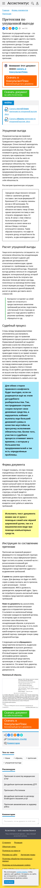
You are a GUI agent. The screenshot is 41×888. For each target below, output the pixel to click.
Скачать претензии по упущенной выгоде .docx (20, 111)
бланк (7, 758)
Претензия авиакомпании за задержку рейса (20, 805)
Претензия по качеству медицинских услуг (19, 777)
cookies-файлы (22, 872)
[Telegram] (6, 28)
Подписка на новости (11, 851)
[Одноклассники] (10, 28)
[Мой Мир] (13, 28)
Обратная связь (9, 847)
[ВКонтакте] (3, 28)
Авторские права (28, 855)
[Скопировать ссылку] (19, 28)
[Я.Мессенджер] (16, 28)
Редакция (18, 843)
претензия (32, 758)
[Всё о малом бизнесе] (18, 3)
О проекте (6, 843)
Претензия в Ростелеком (14, 790)
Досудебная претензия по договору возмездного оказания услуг (19, 797)
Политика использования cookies (16, 865)
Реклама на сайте (9, 855)
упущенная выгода (13, 763)
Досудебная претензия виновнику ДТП (20, 784)
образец (18, 758)
